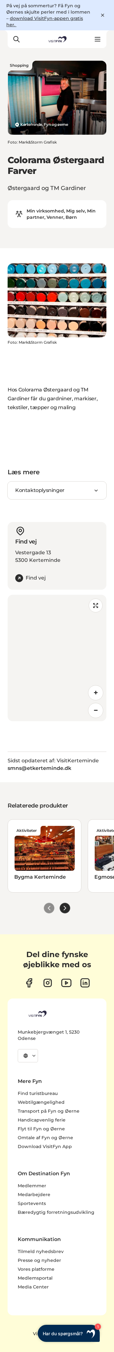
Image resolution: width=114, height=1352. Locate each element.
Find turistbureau (38, 1093)
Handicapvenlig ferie (42, 1120)
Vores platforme (36, 1269)
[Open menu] (97, 39)
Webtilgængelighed (41, 1102)
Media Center (33, 1287)
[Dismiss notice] (103, 15)
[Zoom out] (95, 710)
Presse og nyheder (39, 1260)
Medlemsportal (35, 1278)
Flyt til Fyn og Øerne (41, 1129)
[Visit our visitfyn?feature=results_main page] (66, 982)
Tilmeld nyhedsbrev (41, 1251)
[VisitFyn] (37, 1013)
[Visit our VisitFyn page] (29, 982)
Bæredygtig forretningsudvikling (56, 1212)
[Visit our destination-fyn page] (85, 982)
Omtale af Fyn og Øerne (45, 1137)
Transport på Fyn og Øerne (48, 1111)
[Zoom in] (95, 692)
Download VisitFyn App (45, 1146)
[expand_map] (96, 605)
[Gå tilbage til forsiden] (57, 39)
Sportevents (32, 1203)
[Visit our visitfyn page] (47, 982)
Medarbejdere (34, 1194)
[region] (57, 658)
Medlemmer (32, 1186)
